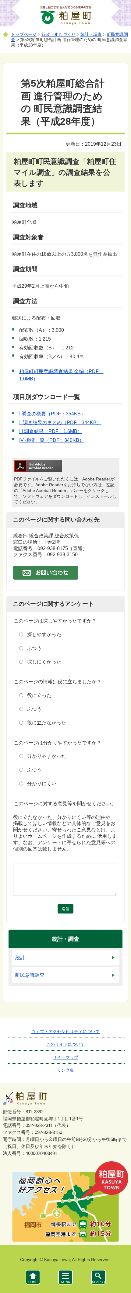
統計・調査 (91, 34)
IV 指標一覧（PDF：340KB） (51, 440)
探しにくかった (44, 661)
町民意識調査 (29, 975)
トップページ (24, 34)
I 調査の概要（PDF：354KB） (52, 413)
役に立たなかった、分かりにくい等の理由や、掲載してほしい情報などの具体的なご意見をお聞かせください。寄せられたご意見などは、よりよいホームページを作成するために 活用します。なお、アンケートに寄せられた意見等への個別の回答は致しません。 (65, 833)
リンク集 (65, 1070)
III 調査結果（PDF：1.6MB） (50, 431)
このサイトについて (65, 1044)
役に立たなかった (46, 722)
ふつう (34, 648)
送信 (65, 908)
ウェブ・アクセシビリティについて (65, 1031)
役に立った (39, 695)
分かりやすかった (46, 756)
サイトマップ (65, 1057)
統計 (20, 957)
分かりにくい (41, 783)
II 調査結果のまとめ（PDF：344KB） (60, 422)
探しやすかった (44, 634)
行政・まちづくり (58, 34)
